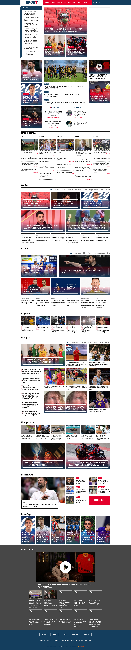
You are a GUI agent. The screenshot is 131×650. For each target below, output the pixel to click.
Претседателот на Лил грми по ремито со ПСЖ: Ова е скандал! (58, 238)
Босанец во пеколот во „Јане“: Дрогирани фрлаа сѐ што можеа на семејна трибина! (65, 166)
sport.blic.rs (108, 166)
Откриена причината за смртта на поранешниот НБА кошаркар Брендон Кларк (99, 387)
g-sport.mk (72, 173)
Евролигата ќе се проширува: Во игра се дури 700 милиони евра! (31, 380)
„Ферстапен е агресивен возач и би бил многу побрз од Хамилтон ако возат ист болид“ (83, 176)
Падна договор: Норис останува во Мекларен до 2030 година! (31, 25)
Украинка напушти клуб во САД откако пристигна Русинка (98, 410)
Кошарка (59, 2)
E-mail (99, 2)
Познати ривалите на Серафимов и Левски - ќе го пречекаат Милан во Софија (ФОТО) (43, 537)
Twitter (97, 2)
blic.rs (37, 160)
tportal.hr (36, 166)
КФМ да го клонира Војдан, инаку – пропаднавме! (53, 122)
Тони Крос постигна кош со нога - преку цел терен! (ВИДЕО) (94, 602)
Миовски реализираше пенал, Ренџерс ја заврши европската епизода (73, 536)
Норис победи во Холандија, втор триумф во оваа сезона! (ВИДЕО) (42, 437)
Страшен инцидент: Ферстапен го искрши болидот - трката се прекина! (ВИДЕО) (56, 438)
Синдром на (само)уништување (64, 172)
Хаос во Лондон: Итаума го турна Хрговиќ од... (80, 482)
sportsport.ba (71, 169)
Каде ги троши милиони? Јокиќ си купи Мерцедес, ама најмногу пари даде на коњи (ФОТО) (47, 160)
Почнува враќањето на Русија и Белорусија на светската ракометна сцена (64, 289)
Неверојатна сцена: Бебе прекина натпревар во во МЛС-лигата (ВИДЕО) (27, 328)
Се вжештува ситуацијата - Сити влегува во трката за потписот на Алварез (99, 98)
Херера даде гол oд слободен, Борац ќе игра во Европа (57, 538)
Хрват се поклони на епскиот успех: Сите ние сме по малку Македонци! (29, 163)
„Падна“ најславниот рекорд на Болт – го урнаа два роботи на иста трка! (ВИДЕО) (43, 328)
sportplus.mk (71, 161)
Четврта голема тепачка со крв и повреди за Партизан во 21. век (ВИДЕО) (47, 152)
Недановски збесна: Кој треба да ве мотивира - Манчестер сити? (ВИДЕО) (65, 158)
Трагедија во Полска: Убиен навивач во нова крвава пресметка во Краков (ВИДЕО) (58, 329)
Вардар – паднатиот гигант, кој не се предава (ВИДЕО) (29, 151)
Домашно (78, 190)
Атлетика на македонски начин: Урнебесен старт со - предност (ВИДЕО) (100, 171)
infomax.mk (108, 154)
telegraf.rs (54, 162)
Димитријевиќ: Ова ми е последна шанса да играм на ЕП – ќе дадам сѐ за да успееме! (31, 404)
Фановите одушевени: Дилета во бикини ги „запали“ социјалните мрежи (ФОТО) (103, 329)
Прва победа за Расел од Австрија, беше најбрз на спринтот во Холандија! (87, 437)
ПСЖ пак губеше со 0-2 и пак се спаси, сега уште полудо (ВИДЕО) (102, 238)
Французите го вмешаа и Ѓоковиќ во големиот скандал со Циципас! (101, 163)
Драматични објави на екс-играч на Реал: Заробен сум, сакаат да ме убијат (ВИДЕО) (65, 408)
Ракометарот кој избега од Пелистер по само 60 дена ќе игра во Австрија (35, 289)
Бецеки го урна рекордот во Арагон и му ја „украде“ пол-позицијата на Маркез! (31, 36)
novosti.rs (108, 160)
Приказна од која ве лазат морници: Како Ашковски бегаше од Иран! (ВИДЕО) (98, 77)
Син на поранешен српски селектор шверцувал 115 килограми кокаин (29, 157)
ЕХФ (84, 253)
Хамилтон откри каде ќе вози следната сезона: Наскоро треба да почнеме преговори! (83, 169)
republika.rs (54, 155)
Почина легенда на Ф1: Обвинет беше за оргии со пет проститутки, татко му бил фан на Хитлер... (83, 153)
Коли (73, 2)
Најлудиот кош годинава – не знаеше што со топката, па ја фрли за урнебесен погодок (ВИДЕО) (95, 623)
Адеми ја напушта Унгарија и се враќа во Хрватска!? (103, 538)
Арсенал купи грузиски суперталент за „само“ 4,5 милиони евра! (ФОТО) (30, 13)
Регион (90, 253)
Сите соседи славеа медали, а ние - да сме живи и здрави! (53, 112)
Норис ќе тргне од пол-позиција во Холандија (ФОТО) (72, 437)
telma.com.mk (35, 154)
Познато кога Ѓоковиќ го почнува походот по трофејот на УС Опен (31, 77)
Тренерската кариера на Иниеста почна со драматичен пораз (43, 238)
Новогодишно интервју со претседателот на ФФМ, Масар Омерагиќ (50, 603)
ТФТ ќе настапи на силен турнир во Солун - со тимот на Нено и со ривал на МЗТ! (76, 387)
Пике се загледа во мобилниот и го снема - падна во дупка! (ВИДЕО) (35, 622)
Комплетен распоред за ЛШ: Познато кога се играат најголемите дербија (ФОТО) (31, 30)
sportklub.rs (89, 179)
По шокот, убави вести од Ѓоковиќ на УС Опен (81, 500)
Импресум (86, 634)
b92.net (54, 170)
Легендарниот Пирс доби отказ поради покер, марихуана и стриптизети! (46, 175)
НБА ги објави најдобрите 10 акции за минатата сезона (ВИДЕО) (80, 603)
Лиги (85, 190)
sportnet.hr (72, 154)
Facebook (94, 2)
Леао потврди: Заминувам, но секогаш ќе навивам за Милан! (65, 103)
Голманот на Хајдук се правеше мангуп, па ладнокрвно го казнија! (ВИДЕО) (50, 622)
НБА (89, 342)
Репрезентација (94, 190)
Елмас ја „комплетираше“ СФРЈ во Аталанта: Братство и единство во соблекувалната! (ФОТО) (88, 536)
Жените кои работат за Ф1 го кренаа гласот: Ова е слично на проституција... (82, 161)
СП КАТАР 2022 (60, 190)
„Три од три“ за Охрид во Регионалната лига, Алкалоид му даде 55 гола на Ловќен (39, 270)
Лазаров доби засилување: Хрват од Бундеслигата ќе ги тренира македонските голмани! (94, 289)
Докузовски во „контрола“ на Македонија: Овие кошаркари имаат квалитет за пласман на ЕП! (31, 372)
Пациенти (86, 2)
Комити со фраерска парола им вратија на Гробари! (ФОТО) (101, 151)
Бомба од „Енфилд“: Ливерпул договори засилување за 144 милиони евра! (31, 47)
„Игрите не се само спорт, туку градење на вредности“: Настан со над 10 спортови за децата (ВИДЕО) (35, 604)
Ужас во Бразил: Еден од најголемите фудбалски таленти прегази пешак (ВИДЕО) (88, 329)
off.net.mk (108, 173)
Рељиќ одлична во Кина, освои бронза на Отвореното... (104, 491)
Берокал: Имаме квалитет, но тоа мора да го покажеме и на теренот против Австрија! (31, 387)
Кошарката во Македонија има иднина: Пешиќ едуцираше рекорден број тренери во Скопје (30, 395)
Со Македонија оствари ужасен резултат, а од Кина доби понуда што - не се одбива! (46, 167)
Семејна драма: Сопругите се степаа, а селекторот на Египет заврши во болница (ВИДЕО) (72, 329)
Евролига (83, 342)
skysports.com (35, 172)
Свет (102, 190)
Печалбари (79, 2)
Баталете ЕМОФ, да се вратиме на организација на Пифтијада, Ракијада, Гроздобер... (80, 113)
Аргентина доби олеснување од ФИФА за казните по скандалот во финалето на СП (31, 19)
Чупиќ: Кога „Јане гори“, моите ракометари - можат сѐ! (31, 124)
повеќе (99, 500)
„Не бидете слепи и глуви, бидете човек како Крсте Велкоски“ (80, 123)
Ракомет (53, 2)
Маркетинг (75, 634)
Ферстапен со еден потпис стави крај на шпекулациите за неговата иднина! (102, 438)
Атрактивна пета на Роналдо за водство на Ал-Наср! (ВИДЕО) (65, 621)
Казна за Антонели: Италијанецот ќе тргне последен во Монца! (26, 437)
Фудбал (47, 2)
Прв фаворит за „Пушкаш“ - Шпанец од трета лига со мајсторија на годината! (80, 623)
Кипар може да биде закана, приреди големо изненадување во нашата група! (98, 364)
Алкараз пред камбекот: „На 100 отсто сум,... (103, 482)
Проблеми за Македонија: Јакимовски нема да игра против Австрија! (30, 42)
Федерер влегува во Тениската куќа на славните (81, 491)
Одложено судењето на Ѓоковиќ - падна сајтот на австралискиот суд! (101, 157)
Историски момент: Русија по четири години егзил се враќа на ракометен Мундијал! (102, 304)
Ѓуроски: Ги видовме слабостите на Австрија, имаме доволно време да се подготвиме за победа (76, 364)
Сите (51, 190)
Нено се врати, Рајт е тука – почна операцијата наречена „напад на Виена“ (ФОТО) (31, 413)
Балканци (70, 190)
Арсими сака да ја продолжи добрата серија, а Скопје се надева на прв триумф (27, 239)
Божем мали (67, 2)
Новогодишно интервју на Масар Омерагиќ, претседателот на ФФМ (64, 604)
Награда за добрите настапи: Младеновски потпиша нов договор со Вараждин (31, 53)
